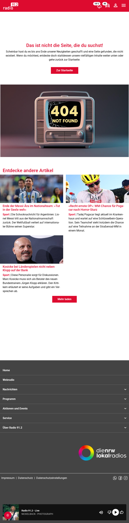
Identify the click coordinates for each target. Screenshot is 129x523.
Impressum (8, 478)
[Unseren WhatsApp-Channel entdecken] (115, 478)
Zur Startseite (64, 70)
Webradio (8, 379)
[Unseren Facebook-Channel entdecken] (120, 478)
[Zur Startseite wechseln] (11, 6)
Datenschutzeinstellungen (51, 478)
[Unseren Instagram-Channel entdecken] (126, 478)
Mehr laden (64, 299)
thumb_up (122, 512)
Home (6, 370)
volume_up (101, 512)
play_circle (116, 512)
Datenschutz (25, 478)
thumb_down (110, 512)
